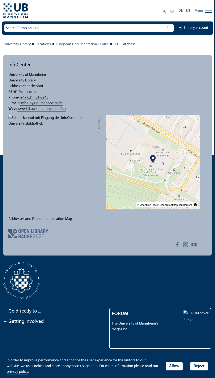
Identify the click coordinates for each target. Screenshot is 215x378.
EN (188, 10)
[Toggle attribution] (195, 204)
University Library (17, 44)
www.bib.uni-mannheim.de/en (41, 109)
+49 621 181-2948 (34, 98)
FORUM (120, 313)
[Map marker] (153, 159)
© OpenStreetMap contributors (174, 204)
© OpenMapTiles (147, 204)
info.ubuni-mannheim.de (41, 103)
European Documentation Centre (82, 44)
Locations (43, 44)
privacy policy (17, 372)
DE (181, 10)
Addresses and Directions (28, 219)
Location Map (61, 219)
